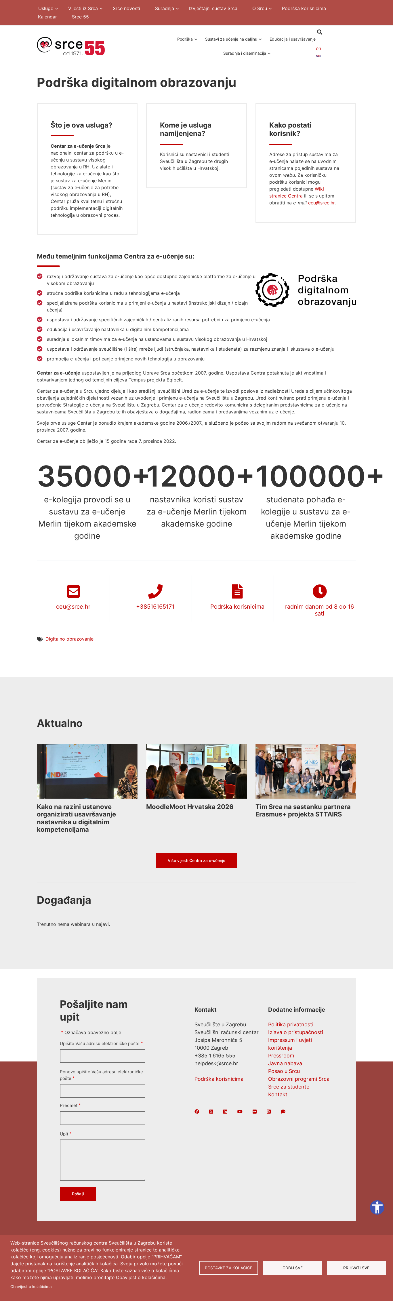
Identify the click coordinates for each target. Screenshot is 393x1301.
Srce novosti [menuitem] (126, 8)
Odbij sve (293, 1268)
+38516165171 (155, 606)
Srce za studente (288, 1087)
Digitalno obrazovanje (69, 639)
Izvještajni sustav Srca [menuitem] (213, 8)
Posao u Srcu (284, 1071)
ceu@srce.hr (321, 203)
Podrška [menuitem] (183, 42)
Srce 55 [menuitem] (80, 17)
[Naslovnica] (71, 46)
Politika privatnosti (290, 1024)
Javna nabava (285, 1063)
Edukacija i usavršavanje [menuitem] (293, 39)
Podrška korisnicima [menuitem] (304, 8)
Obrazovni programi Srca (298, 1079)
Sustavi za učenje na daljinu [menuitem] (229, 42)
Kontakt (277, 1094)
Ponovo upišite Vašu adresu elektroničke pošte (101, 1075)
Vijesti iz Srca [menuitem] (80, 9)
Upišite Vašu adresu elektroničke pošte (100, 1043)
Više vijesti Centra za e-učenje (196, 860)
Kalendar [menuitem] (47, 17)
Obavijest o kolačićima (31, 1286)
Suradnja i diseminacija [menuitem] (243, 56)
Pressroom (281, 1056)
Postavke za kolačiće (228, 1268)
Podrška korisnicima (237, 606)
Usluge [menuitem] (43, 9)
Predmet (68, 1105)
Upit (64, 1134)
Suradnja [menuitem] (161, 9)
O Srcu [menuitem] (257, 9)
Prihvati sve (356, 1268)
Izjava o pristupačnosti (295, 1032)
